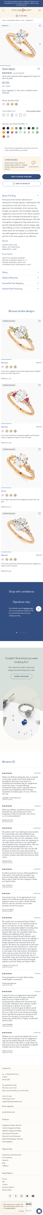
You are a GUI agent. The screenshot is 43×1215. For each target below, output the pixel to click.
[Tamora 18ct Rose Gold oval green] (21, 349)
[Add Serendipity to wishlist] (38, 69)
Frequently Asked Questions (11, 1155)
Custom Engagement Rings (11, 1128)
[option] (3, 115)
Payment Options (8, 1187)
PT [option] (4, 104)
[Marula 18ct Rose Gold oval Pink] (21, 413)
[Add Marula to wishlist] (39, 385)
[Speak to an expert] (39, 10)
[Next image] (40, 44)
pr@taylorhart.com (8, 1112)
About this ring (9, 195)
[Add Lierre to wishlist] (39, 449)
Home (4, 20)
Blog (3, 1163)
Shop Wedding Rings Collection (12, 1139)
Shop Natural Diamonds (10, 1133)
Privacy (4, 1179)
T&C (3, 1182)
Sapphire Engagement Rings (11, 1131)
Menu (3, 10)
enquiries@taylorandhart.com (12, 1101)
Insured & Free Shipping (12, 283)
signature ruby (28, 608)
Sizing (4, 272)
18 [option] (8, 104)
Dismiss (21, 1211)
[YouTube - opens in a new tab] (33, 1196)
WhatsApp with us (8, 1099)
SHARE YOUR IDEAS (21, 676)
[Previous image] (4, 339)
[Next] (38, 609)
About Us (5, 1160)
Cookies (5, 1184)
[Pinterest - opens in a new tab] (15, 1196)
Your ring (23, 16)
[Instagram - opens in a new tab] (21, 1196)
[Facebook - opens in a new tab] (10, 1196)
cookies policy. (10, 1208)
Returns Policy (7, 1190)
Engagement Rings (13, 20)
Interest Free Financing (12, 288)
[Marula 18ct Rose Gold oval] (21, 541)
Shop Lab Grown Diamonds (11, 1136)
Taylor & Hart (21, 10)
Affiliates (5, 1166)
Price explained (8, 90)
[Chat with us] (39, 1211)
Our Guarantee (7, 1158)
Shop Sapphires (7, 1142)
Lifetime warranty (10, 277)
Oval (22, 20)
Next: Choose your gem (21, 177)
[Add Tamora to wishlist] (39, 321)
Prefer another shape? (33, 111)
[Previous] (4, 609)
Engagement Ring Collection (11, 1125)
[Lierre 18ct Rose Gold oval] (21, 477)
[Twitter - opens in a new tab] (27, 1196)
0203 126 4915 (7, 1096)
